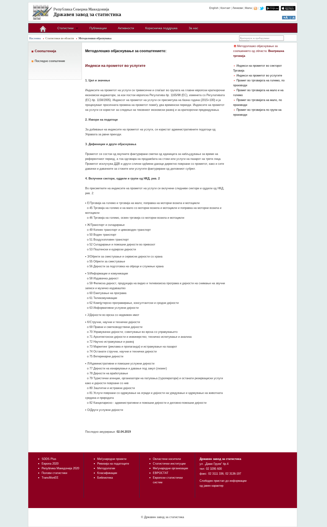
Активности (126, 28)
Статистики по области (59, 38)
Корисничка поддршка (161, 28)
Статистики (65, 28)
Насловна (35, 38)
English (213, 8)
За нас (193, 28)
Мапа (248, 8)
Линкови (237, 8)
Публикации (98, 28)
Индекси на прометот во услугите (259, 75)
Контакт (225, 8)
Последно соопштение (50, 61)
